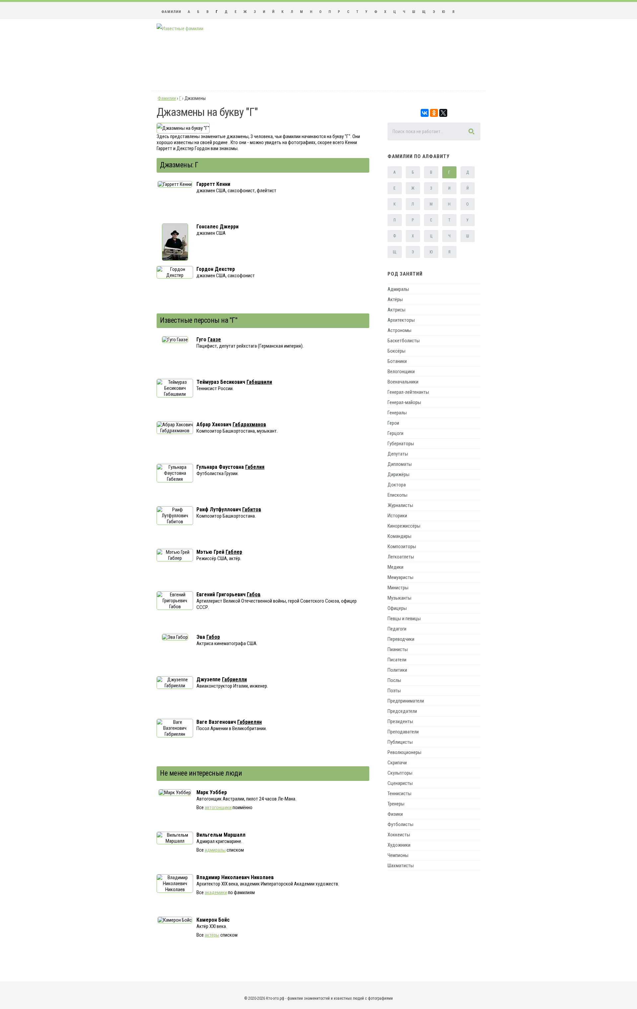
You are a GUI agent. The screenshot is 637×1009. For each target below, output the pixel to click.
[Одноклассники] (434, 113)
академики (216, 892)
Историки (397, 516)
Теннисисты (399, 794)
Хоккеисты (399, 835)
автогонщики (218, 807)
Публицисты (400, 742)
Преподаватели (403, 732)
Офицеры (397, 608)
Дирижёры (398, 474)
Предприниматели (406, 701)
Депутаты (398, 454)
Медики (395, 567)
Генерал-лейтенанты (408, 392)
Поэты (394, 691)
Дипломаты (400, 464)
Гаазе (214, 339)
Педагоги (397, 629)
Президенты (400, 721)
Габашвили (259, 382)
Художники (399, 845)
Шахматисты (401, 866)
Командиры (399, 536)
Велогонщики (401, 372)
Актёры (395, 299)
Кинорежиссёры (404, 526)
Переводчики (401, 639)
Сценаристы (400, 783)
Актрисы (396, 310)
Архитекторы (401, 320)
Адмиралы (398, 289)
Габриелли (234, 679)
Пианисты (398, 649)
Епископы (397, 495)
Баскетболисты (404, 341)
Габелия (254, 467)
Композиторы (402, 546)
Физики (395, 814)
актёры (212, 935)
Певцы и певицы (404, 619)
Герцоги (395, 433)
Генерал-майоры (404, 402)
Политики (397, 670)
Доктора (397, 485)
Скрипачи (397, 763)
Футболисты (400, 824)
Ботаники (397, 361)
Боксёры (396, 351)
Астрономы (399, 330)
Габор (213, 637)
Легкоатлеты (401, 557)
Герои (393, 423)
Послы (394, 680)
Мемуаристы (400, 577)
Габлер (234, 552)
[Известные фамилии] (180, 29)
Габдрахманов (249, 424)
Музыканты (399, 598)
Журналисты (400, 505)
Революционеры (404, 752)
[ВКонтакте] (425, 113)
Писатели (397, 660)
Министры (398, 588)
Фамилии (171, 12)
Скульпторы (400, 773)
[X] (443, 113)
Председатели (402, 711)
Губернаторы (401, 444)
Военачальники (403, 382)
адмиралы (215, 850)
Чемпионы (398, 855)
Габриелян (249, 722)
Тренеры (396, 804)
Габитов (251, 509)
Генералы (397, 413)
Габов (253, 594)
